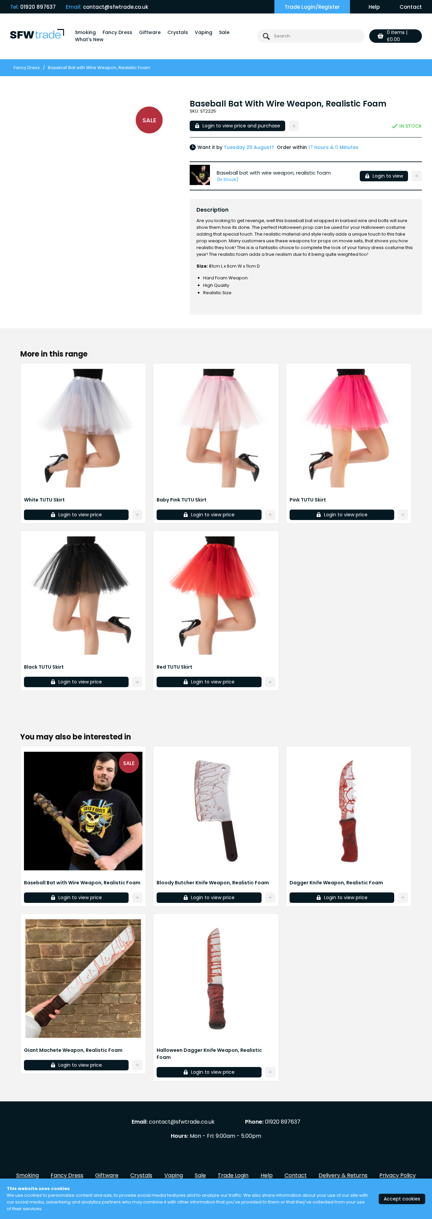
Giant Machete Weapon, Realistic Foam (73, 1050)
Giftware (150, 32)
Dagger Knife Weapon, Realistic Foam (336, 882)
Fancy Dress (117, 32)
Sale (224, 32)
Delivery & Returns (343, 1175)
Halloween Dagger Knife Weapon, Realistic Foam (209, 1054)
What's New (89, 39)
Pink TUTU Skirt (308, 499)
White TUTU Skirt (44, 499)
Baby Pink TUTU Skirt (182, 499)
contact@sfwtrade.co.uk (115, 6)
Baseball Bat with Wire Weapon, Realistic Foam (82, 882)
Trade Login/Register (312, 6)
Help (374, 6)
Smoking (85, 32)
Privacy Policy (397, 1175)
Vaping (203, 32)
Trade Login (233, 1175)
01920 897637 (38, 6)
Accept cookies (402, 1198)
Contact (411, 6)
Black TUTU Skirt (44, 667)
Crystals (177, 32)
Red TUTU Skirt (174, 667)
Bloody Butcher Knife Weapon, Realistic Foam (213, 882)
